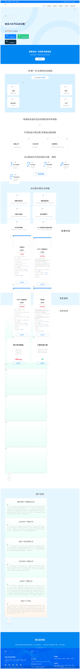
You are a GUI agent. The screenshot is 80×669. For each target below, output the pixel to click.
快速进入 (73, 1)
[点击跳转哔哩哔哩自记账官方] (13, 665)
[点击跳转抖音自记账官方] (6, 665)
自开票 (13, 1)
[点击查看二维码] (21, 665)
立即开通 (22, 282)
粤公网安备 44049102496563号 (70, 667)
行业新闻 (55, 658)
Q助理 (73, 665)
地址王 (66, 665)
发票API (17, 1)
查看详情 (40, 59)
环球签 (70, 665)
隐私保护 (59, 658)
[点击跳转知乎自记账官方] (9, 665)
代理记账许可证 (41, 667)
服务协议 (64, 658)
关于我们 (72, 658)
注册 (67, 1)
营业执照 (37, 667)
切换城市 (68, 658)
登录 (70, 1)
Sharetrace (63, 665)
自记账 (6, 1)
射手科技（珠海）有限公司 (13, 667)
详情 (19, 267)
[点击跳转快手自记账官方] (17, 665)
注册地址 (9, 1)
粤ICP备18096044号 (63, 667)
